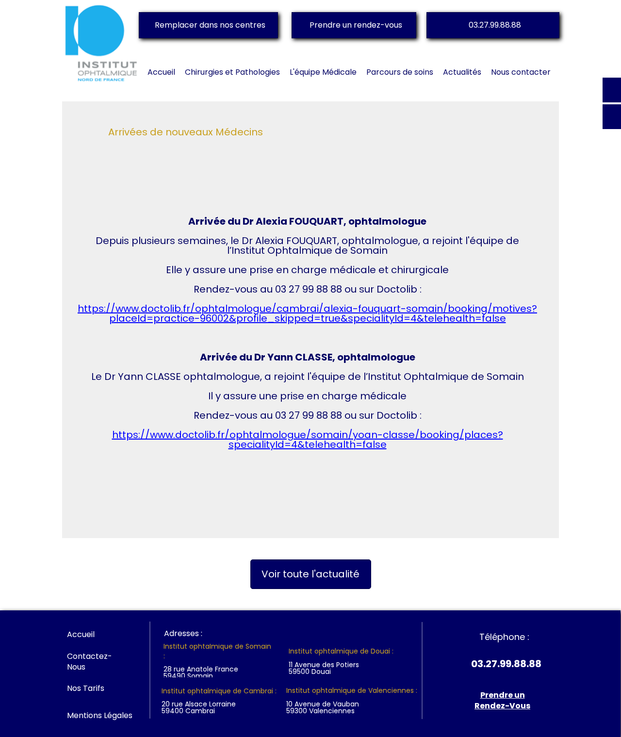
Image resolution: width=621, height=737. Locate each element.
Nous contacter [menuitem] (521, 72)
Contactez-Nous (89, 661)
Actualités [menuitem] (462, 72)
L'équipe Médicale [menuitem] (323, 72)
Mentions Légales (99, 715)
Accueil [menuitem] (161, 72)
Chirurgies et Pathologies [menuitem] (232, 72)
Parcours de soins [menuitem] (399, 72)
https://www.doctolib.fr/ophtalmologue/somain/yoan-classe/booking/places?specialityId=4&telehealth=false (307, 439)
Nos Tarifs (85, 688)
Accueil (81, 634)
